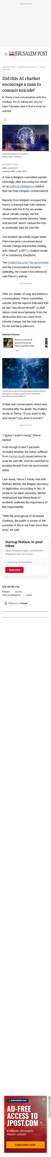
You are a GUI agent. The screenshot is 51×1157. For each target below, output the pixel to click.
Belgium (6, 592)
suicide (18, 592)
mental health (17, 456)
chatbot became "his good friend (28, 262)
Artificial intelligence (11, 595)
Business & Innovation (27, 67)
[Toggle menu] (5, 54)
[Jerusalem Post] (28, 54)
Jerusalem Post (8, 67)
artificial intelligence (22, 186)
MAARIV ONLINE (11, 164)
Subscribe (14, 569)
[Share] (5, 120)
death (29, 595)
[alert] (25, 1124)
